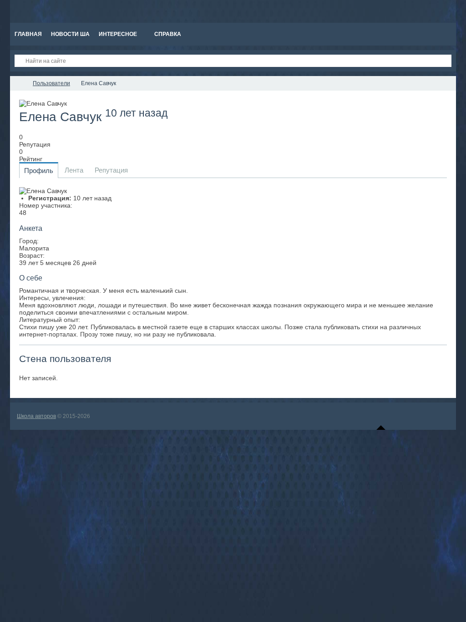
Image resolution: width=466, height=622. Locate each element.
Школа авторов (36, 416)
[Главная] (18, 83)
